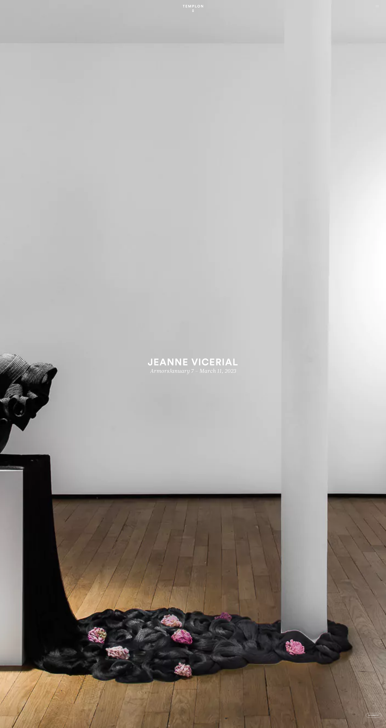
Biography (374, 715)
